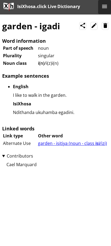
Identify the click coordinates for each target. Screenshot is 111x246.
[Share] (82, 26)
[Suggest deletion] (105, 26)
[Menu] (104, 7)
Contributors (20, 156)
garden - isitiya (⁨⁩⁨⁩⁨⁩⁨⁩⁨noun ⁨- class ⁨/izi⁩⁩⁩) (72, 143)
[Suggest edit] (94, 26)
